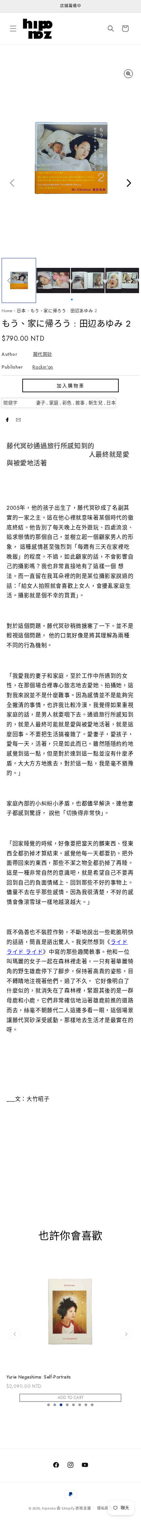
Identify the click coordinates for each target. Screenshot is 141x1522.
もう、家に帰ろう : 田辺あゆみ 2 (63, 311)
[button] (13, 28)
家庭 (54, 403)
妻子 (41, 403)
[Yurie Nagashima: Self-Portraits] (70, 1310)
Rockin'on (42, 367)
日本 (21, 311)
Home (7, 311)
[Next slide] (126, 1334)
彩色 (67, 403)
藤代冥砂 (42, 354)
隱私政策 (104, 1508)
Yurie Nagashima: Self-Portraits (39, 1377)
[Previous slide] (15, 1334)
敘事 (80, 403)
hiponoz (49, 1508)
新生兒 (96, 403)
